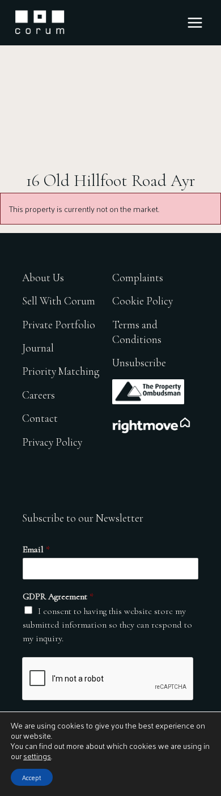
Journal (38, 347)
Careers (38, 394)
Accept (31, 777)
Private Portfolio (58, 324)
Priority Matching (60, 371)
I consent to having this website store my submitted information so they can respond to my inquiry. (107, 625)
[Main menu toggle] (195, 22)
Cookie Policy (142, 300)
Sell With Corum (58, 300)
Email (36, 549)
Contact (40, 418)
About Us (43, 277)
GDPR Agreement (58, 596)
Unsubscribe (139, 362)
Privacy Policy (52, 441)
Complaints (137, 277)
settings (37, 756)
